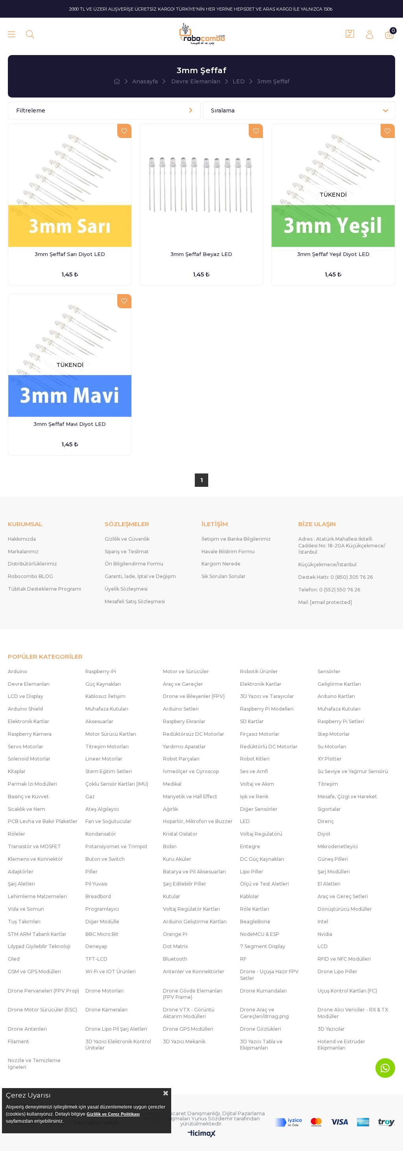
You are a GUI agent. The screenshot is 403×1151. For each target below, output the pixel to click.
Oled (14, 959)
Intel (323, 921)
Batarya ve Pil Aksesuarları (194, 872)
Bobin (170, 846)
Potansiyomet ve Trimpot (116, 846)
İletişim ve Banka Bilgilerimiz (236, 539)
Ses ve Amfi (254, 771)
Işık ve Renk (254, 796)
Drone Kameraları (106, 1010)
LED (245, 821)
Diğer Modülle (102, 921)
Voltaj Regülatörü (261, 834)
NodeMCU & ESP (259, 934)
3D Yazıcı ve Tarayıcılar (267, 696)
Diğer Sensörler (258, 809)
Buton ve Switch (105, 859)
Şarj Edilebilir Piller (184, 884)
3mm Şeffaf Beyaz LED (201, 254)
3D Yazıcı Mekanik (184, 1041)
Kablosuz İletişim (105, 696)
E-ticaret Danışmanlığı (192, 1113)
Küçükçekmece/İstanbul (327, 564)
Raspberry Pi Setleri (341, 721)
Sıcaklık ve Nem (26, 809)
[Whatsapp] (385, 1068)
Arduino (17, 671)
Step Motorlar (334, 734)
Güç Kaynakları (103, 684)
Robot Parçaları (181, 759)
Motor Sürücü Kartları (110, 734)
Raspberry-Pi (100, 671)
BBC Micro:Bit (101, 934)
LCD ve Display (25, 696)
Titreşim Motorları (107, 747)
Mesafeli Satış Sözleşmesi (135, 601)
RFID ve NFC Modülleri (344, 959)
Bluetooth (175, 959)
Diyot (324, 834)
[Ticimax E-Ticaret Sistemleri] (202, 1134)
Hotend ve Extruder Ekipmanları (341, 1045)
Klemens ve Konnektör (35, 859)
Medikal (172, 784)
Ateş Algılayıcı (102, 809)
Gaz (90, 796)
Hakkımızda (22, 539)
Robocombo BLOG (30, 576)
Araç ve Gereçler (183, 684)
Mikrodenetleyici (338, 846)
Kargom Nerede (221, 564)
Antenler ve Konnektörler (193, 971)
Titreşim (328, 784)
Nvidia (325, 934)
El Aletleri (329, 884)
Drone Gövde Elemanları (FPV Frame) (192, 994)
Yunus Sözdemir (212, 1118)
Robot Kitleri (255, 759)
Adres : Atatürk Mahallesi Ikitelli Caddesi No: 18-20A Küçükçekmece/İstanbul (341, 545)
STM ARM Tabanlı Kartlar (37, 934)
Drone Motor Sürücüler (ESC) (42, 1010)
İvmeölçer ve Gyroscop (191, 771)
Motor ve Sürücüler (186, 671)
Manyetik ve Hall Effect (190, 796)
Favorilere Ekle (124, 131)
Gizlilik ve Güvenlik (127, 539)
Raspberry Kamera (30, 734)
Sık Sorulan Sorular (224, 576)
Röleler (16, 834)
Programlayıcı (102, 909)
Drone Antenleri (27, 1029)
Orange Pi (175, 934)
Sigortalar (329, 809)
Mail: (325, 602)
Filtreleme (30, 110)
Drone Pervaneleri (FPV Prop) (43, 991)
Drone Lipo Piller (337, 971)
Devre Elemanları (29, 684)
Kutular (171, 896)
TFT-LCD (96, 959)
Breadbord (98, 896)
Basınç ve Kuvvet (28, 796)
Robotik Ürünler (259, 671)
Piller (91, 872)
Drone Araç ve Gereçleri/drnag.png (264, 1013)
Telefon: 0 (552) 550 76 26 (329, 590)
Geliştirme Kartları (339, 684)
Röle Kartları (254, 909)
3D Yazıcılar (331, 1029)
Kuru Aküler (177, 859)
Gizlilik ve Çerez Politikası (113, 1114)
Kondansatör (100, 834)
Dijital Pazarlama (243, 1113)
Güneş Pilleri (333, 859)
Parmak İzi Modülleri (32, 784)
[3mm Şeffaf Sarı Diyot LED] (69, 185)
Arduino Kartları (336, 696)
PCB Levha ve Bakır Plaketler (43, 821)
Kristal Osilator (180, 834)
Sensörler (329, 671)
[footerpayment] (335, 1122)
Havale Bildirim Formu (228, 551)
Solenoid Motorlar (29, 759)
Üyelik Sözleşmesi (126, 589)
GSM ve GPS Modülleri (34, 971)
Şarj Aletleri (21, 884)
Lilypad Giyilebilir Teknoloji (39, 946)
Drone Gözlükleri (260, 1029)
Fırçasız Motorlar (259, 734)
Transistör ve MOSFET (34, 846)
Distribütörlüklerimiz (32, 564)
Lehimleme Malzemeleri (37, 896)
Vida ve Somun (26, 909)
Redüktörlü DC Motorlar (269, 747)
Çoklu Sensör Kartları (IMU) (116, 784)
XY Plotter (330, 759)
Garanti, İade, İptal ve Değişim (140, 576)
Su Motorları (332, 747)
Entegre (250, 846)
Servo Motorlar (25, 747)
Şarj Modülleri (334, 872)
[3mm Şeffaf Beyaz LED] (201, 185)
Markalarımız (23, 551)
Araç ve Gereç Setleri (343, 896)
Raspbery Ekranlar (184, 721)
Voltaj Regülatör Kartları (191, 909)
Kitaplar (17, 771)
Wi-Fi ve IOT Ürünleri (110, 971)
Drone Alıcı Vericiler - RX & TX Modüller (353, 1013)
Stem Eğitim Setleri (108, 771)
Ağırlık (170, 809)
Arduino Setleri (181, 709)
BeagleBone (255, 921)
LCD (323, 946)
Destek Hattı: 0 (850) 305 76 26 (335, 577)
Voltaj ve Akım (257, 784)
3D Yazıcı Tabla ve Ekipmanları (261, 1045)
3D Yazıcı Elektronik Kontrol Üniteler (118, 1045)
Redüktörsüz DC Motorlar (193, 734)
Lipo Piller (251, 872)
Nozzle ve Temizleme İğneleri (34, 1063)
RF (243, 959)
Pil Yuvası (96, 884)
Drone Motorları (104, 991)
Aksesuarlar (99, 721)
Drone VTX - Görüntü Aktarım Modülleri (188, 1013)
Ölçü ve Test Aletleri (264, 884)
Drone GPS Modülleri (188, 1029)
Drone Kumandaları (263, 991)
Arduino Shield (25, 709)
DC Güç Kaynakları (262, 859)
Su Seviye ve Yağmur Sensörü (353, 771)
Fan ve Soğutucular (108, 821)
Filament (18, 1041)
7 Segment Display (262, 946)
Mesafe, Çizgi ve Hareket (347, 796)
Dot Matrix (175, 946)
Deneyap (96, 946)
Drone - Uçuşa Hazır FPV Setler (269, 975)
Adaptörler (20, 872)
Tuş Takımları (24, 921)
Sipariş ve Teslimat (127, 551)
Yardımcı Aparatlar (184, 747)
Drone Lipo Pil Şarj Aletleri (116, 1029)
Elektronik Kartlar (260, 684)
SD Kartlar (252, 721)
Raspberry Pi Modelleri (267, 709)
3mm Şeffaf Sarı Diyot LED (70, 254)
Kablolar (249, 896)
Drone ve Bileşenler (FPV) (194, 696)
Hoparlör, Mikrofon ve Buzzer (198, 821)
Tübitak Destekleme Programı (44, 589)
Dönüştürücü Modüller (345, 909)
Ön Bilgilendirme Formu (134, 564)
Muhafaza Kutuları (106, 709)
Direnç (326, 821)
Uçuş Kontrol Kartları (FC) (347, 991)
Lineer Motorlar (103, 759)
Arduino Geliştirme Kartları (195, 921)
